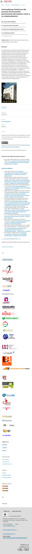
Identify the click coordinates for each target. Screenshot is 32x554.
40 (16, 238)
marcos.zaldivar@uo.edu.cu (10, 529)
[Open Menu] (1, 1)
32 (4, 238)
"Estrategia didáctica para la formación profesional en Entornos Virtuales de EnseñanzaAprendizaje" (15, 229)
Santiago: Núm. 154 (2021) (11, 189)
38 (13, 238)
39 (14, 238)
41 (17, 238)
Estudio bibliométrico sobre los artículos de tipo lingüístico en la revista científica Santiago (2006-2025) (17, 210)
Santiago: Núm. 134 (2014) (23, 231)
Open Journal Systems (7, 247)
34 (7, 238)
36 (10, 238)
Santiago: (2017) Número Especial (12, 223)
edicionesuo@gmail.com (9, 533)
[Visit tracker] (2, 253)
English (4, 473)
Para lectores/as (5, 459)
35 (9, 238)
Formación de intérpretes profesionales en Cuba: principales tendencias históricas (17, 221)
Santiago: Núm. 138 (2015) (18, 205)
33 (6, 238)
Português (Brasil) (6, 477)
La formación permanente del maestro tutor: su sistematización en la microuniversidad (17, 161)
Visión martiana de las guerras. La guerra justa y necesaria (17, 215)
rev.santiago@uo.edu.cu (9, 525)
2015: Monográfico (15, 5)
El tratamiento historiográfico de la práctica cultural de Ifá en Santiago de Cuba (16, 173)
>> (20, 238)
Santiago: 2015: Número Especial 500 (19, 183)
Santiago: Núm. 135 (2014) (19, 235)
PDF (5, 107)
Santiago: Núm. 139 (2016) (11, 164)
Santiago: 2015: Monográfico (16, 196)
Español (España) (6, 475)
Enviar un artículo (7, 259)
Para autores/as (5, 461)
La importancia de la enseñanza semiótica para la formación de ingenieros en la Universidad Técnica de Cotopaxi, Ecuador (16, 194)
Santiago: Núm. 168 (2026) (11, 213)
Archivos (7, 5)
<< (2, 238)
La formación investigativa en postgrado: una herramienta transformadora (15, 234)
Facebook (4, 444)
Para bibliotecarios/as (7, 464)
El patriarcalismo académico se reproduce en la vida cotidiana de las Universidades (17, 187)
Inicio (2, 5)
